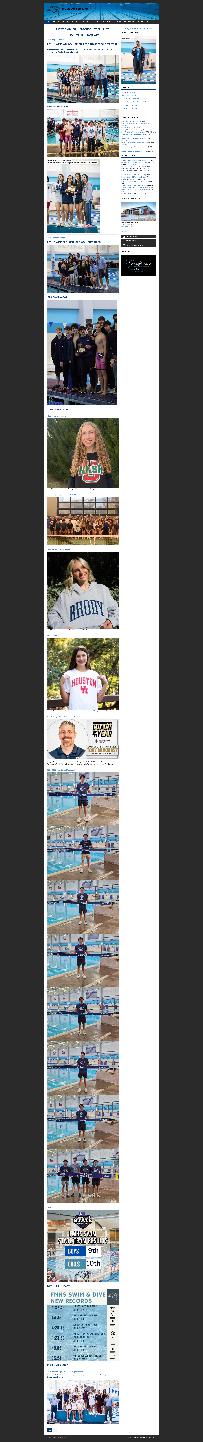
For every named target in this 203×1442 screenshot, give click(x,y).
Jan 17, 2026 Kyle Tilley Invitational (133, 134)
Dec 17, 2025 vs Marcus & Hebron (132, 132)
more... (123, 112)
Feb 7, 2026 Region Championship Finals (134, 147)
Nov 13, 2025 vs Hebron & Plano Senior (134, 123)
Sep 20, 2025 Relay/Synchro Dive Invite (134, 160)
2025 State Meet (54, 1208)
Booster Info (142, 1437)
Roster (131, 1437)
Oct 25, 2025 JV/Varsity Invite (131, 166)
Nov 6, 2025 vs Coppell (128, 121)
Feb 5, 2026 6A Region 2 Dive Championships (136, 190)
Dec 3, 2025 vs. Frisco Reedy (130, 130)
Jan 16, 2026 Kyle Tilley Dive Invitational (134, 185)
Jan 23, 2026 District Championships (133, 138)
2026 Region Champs (55, 40)
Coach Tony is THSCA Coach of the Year (64, 717)
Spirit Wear (149, 1437)
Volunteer (136, 1437)
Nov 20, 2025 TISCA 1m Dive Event (133, 177)
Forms (154, 1437)
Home (127, 1437)
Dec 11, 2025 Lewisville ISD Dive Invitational (136, 181)
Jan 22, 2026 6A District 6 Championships (135, 187)
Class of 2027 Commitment (58, 636)
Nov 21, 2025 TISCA (128, 128)
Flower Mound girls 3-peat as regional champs (66, 1372)
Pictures (146, 121)
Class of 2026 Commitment (58, 416)
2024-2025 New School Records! (61, 770)
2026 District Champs (56, 237)
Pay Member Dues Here (138, 28)
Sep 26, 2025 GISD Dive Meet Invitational (135, 162)
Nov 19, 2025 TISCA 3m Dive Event (133, 175)
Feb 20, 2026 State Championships (132, 151)
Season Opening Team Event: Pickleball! (64, 495)
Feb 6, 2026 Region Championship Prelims (135, 142)
